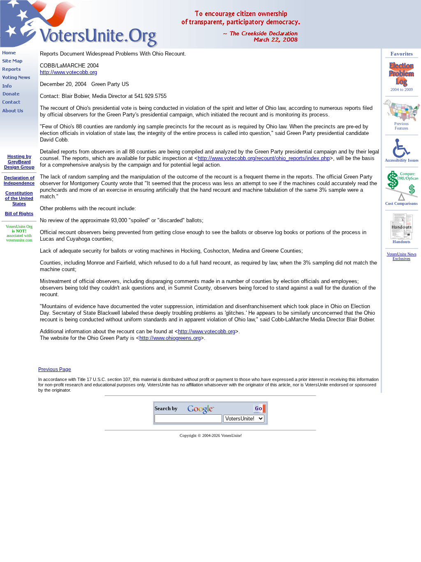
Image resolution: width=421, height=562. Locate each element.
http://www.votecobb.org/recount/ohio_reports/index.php (264, 158)
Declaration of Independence (19, 180)
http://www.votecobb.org (68, 72)
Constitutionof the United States (19, 198)
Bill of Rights (19, 213)
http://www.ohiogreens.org (170, 338)
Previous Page (54, 369)
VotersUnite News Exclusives (401, 256)
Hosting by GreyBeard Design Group (19, 162)
